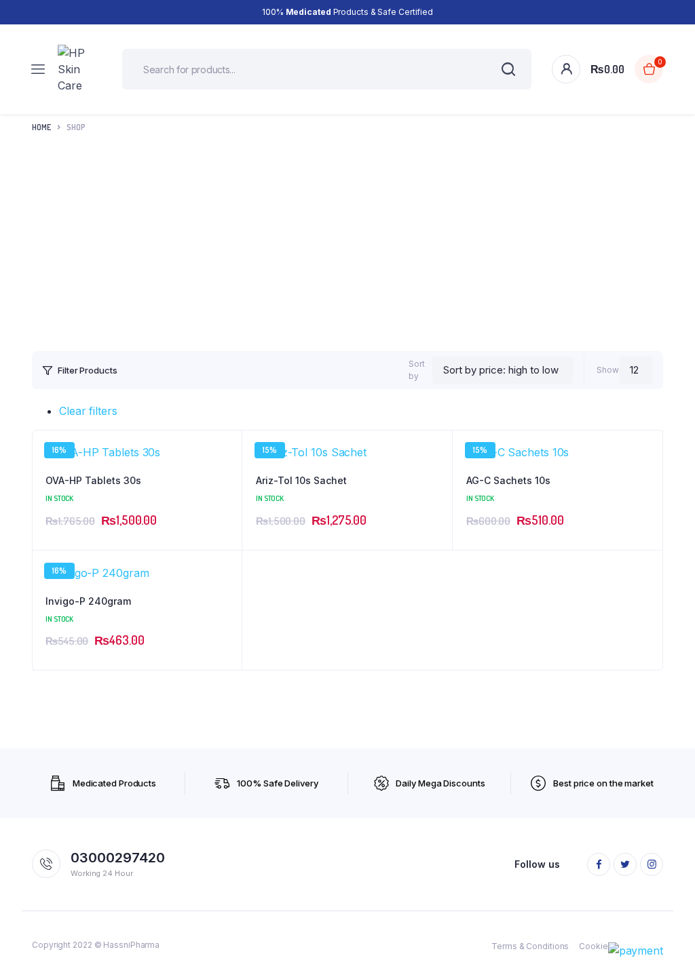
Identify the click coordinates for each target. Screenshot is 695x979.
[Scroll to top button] (673, 924)
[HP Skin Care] (80, 69)
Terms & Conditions (530, 946)
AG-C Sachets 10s (508, 480)
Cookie (593, 946)
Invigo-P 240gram (88, 601)
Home (41, 127)
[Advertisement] (347, 246)
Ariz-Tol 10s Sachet (301, 480)
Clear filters (88, 411)
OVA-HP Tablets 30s (93, 480)
